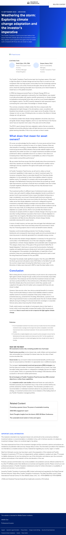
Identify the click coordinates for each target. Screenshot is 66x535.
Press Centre (25, 533)
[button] (33, 523)
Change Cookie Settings (34, 530)
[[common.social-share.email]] (19, 397)
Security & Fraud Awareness (48, 530)
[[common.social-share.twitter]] (16, 397)
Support (3, 530)
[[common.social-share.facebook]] (11, 397)
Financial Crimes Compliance (8, 533)
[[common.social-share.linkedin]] (13, 397)
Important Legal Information (12, 530)
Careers (18, 533)
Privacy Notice (24, 530)
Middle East (4, 520)
